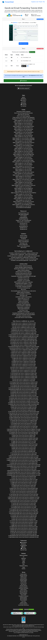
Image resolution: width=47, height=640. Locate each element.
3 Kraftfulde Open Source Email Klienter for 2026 (23, 404)
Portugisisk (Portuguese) (23, 596)
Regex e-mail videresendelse (23, 246)
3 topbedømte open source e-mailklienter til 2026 (23, 330)
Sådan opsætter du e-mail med (23, 120)
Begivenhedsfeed (23, 555)
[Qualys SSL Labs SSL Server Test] (18, 609)
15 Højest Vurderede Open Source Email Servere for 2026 (23, 417)
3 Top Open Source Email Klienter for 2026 (23, 410)
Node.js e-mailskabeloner (23, 299)
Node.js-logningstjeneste (23, 302)
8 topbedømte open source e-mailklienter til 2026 (23, 371)
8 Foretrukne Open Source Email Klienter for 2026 (23, 481)
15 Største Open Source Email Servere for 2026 (23, 476)
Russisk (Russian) (23, 597)
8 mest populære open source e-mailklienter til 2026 (23, 374)
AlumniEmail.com (23, 223)
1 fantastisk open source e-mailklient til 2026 (23, 351)
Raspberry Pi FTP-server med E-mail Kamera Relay (23, 119)
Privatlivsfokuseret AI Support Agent (23, 274)
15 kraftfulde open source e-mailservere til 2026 (23, 361)
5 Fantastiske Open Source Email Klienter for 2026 (23, 433)
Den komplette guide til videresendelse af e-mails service (23, 291)
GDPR (23, 562)
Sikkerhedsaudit (23, 237)
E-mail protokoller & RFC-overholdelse (23, 285)
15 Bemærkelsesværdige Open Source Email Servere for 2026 (23, 388)
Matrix (24, 547)
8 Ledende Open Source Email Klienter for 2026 (23, 463)
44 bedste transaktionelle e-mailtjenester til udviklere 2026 (23, 257)
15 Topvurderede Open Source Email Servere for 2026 (23, 411)
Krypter (24, 66)
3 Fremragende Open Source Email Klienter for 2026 (23, 510)
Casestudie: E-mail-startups (23, 311)
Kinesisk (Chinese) (23, 575)
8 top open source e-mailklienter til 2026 (23, 327)
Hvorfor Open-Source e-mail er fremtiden (23, 317)
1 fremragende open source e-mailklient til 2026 (23, 345)
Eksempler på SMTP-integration (23, 111)
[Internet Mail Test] (30, 613)
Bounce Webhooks (23, 244)
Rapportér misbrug (23, 565)
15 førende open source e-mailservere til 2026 (23, 337)
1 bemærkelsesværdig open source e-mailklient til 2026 (23, 348)
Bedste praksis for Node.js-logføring (23, 271)
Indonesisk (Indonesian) (23, 588)
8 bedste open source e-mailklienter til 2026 (23, 324)
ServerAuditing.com (23, 226)
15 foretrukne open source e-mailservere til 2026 (23, 355)
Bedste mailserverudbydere (23, 270)
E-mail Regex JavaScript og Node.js (23, 286)
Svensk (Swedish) (23, 600)
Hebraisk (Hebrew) (23, 585)
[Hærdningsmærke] (23, 619)
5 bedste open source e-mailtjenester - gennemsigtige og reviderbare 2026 (23, 256)
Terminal (24, 106)
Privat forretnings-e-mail (23, 213)
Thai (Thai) (23, 601)
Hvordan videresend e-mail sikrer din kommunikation (23, 314)
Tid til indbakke (23, 216)
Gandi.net (15, 22)
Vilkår (23, 561)
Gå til (40, 19)
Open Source (23, 247)
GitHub (24, 544)
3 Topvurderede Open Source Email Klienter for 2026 (23, 495)
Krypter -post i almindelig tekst (23, 220)
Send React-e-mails (23, 310)
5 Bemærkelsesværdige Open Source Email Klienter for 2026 (23, 513)
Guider (23, 109)
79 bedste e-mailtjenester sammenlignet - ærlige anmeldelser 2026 (23, 253)
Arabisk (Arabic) (23, 574)
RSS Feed (24, 550)
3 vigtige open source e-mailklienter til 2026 (23, 360)
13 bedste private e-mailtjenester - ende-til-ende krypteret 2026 (23, 254)
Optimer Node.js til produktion (23, 292)
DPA (24, 564)
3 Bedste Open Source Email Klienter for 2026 (23, 407)
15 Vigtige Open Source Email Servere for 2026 (23, 399)
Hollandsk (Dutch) (23, 579)
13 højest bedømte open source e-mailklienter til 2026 (23, 377)
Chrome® (24, 104)
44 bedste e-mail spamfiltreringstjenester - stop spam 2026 (23, 260)
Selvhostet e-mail (23, 243)
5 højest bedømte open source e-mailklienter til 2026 (23, 336)
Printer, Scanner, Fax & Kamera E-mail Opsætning (23, 117)
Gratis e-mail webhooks (23, 241)
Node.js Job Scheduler (23, 301)
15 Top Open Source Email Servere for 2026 (23, 408)
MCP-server (23, 289)
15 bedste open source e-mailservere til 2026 (23, 323)
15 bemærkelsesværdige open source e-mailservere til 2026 (23, 346)
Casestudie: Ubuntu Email (23, 279)
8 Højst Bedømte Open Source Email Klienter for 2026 (24, 537)
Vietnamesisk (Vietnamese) (23, 605)
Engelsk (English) (23, 580)
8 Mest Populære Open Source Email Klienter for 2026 (23, 416)
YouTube (24, 548)
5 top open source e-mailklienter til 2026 (23, 368)
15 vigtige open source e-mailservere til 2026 (23, 358)
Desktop (24, 103)
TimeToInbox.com (23, 224)
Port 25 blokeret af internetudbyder (23, 207)
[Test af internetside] (17, 613)
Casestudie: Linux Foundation (23, 280)
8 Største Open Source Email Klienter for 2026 (23, 478)
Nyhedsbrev (24, 542)
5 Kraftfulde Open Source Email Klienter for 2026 (23, 487)
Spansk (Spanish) (23, 598)
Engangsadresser (23, 217)
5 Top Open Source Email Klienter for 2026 (23, 492)
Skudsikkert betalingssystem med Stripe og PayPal (23, 313)
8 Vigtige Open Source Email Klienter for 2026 (23, 442)
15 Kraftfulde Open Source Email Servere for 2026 (23, 402)
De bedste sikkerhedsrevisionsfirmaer (23, 273)
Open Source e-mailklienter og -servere (23, 321)
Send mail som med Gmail (23, 114)
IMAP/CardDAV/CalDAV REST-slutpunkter (23, 282)
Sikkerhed (23, 558)
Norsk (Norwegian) (23, 593)
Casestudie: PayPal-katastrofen (23, 304)
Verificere (33, 52)
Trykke (23, 567)
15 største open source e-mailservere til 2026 (23, 352)
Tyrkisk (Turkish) (23, 602)
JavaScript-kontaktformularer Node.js (23, 297)
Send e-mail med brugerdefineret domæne (23, 113)
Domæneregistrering (23, 219)
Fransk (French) (23, 583)
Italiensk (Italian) (23, 589)
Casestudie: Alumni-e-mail (23, 277)
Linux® (24, 101)
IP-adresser (23, 238)
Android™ (24, 100)
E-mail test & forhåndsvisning (23, 288)
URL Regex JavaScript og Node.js (23, 316)
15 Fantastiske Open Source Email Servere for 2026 (23, 391)
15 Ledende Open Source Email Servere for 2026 (23, 420)
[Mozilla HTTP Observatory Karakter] (29, 609)
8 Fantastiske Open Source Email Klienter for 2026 (23, 392)
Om (23, 557)
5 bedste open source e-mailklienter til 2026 (23, 365)
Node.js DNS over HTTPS (23, 298)
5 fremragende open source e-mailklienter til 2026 (23, 342)
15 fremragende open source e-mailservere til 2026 (23, 340)
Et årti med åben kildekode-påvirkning (23, 266)
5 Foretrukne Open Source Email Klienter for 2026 (23, 398)
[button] (28, 66)
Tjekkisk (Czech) (23, 576)
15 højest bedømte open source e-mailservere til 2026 (23, 334)
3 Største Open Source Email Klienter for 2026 (23, 519)
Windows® (23, 98)
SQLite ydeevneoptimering (23, 308)
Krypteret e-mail (34, 1)
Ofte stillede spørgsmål (24, 88)
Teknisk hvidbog (23, 235)
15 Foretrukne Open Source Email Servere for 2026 (23, 396)
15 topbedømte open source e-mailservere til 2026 (23, 329)
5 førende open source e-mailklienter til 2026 (23, 339)
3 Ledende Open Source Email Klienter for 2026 (23, 422)
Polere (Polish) (23, 594)
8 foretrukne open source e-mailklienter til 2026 (23, 357)
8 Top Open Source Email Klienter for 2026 (23, 451)
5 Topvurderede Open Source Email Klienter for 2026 (23, 413)
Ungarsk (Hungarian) (23, 587)
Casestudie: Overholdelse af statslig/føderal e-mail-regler (23, 276)
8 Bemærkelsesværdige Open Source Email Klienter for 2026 (23, 389)
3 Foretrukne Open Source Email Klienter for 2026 (23, 522)
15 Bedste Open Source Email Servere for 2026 (23, 394)
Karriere (23, 568)
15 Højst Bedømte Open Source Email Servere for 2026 (24, 500)
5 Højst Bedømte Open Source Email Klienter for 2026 (23, 501)
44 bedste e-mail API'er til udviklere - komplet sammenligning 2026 (23, 259)
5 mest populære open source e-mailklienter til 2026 (23, 333)
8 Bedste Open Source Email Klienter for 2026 (23, 395)
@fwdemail (24, 545)
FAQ (44, 1)
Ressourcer (23, 211)
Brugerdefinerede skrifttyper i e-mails (23, 283)
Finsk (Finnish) (23, 581)
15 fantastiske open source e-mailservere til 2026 (23, 349)
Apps (23, 95)
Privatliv (40, 1)
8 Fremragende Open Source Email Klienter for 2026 (23, 383)
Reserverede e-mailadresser (23, 222)
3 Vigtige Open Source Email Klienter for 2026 (23, 401)
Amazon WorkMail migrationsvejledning (23, 267)
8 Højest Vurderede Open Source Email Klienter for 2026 (23, 419)
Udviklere (23, 234)
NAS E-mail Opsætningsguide (23, 116)
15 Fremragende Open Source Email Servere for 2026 (23, 382)
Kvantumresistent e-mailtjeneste (23, 305)
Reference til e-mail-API (23, 240)
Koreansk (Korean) (23, 592)
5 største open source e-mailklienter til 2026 (23, 354)
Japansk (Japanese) (23, 590)
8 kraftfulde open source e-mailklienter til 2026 (23, 363)
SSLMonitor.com (23, 229)
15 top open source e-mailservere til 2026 (23, 326)
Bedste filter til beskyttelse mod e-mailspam (23, 268)
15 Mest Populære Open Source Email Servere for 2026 (23, 414)
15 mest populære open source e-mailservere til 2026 (23, 332)
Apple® (23, 97)
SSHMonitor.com (23, 227)
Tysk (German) (23, 584)
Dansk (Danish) (23, 578)
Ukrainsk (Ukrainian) (23, 603)
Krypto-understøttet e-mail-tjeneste (23, 294)
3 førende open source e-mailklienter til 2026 (23, 380)
